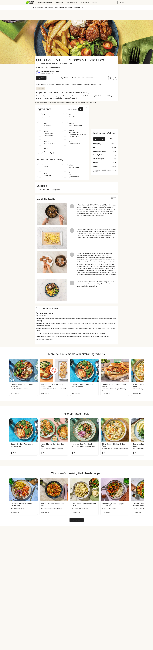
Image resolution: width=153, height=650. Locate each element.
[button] (62, 109)
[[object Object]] (110, 78)
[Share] (115, 78)
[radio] (37, 67)
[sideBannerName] (104, 116)
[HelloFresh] (30, 2)
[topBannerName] (76, 15)
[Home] (33, 7)
